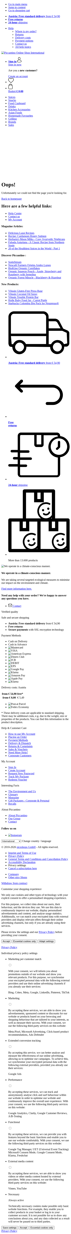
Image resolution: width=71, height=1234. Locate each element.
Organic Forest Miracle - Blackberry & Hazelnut (34, 277)
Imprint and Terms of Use (22, 852)
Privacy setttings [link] (17, 865)
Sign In (12, 767)
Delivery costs (23, 37)
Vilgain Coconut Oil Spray (22, 294)
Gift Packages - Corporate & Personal (28, 800)
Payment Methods (18, 740)
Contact (12, 821)
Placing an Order (17, 737)
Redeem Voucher (17, 779)
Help (11, 28)
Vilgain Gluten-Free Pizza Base (25, 290)
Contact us (21, 43)
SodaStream (14, 262)
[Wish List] (11, 82)
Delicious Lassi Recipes (21, 233)
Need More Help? (18, 752)
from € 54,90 (34, 16)
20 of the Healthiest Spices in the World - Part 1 (34, 248)
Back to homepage (11, 198)
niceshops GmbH (26, 847)
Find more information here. (16, 588)
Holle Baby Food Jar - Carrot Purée (27, 300)
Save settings (10, 1227)
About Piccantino (17, 815)
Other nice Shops (17, 877)
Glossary (13, 794)
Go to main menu (17, 4)
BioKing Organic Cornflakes (24, 268)
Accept (6, 941)
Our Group (14, 818)
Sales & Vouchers (18, 749)
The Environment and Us (22, 791)
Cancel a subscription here (22, 868)
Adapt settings (46, 941)
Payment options (24, 40)
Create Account (16, 770)
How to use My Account (21, 733)
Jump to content (17, 7)
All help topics (23, 46)
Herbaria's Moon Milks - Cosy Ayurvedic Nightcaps (36, 239)
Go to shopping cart (19, 10)
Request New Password (21, 773)
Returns (19, 34)
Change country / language (36, 841)
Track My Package (18, 776)
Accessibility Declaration (22, 862)
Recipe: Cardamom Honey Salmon (27, 236)
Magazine (13, 797)
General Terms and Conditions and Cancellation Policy (38, 859)
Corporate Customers (19, 755)
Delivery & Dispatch (19, 743)
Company (13, 874)
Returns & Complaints (20, 746)
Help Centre (15, 213)
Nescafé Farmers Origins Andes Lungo (29, 265)
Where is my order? (26, 31)
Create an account (18, 76)
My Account (15, 219)
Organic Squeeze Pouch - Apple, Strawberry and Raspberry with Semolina (34, 273)
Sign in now (15, 64)
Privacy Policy (16, 856)
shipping (18, 22)
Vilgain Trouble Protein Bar (23, 297)
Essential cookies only (24, 941)
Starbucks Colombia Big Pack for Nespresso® (33, 303)
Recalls (12, 803)
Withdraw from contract (14, 883)
